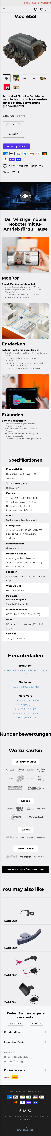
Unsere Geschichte (16, 1057)
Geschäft (10, 1052)
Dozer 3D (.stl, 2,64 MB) (25, 705)
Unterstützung (13, 1061)
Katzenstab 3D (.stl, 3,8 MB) (25, 713)
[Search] (36, 9)
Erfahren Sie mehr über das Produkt (25, 869)
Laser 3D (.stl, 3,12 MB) (25, 709)
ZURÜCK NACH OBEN (25, 1130)
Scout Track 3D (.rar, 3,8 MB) (25, 700)
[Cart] (41, 9)
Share (6, 172)
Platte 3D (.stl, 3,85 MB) (25, 717)
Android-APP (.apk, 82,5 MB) (25, 687)
